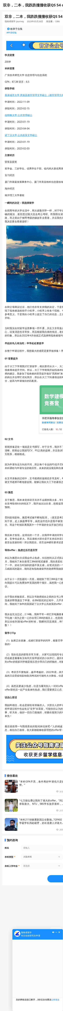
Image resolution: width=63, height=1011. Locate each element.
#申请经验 (12, 32)
